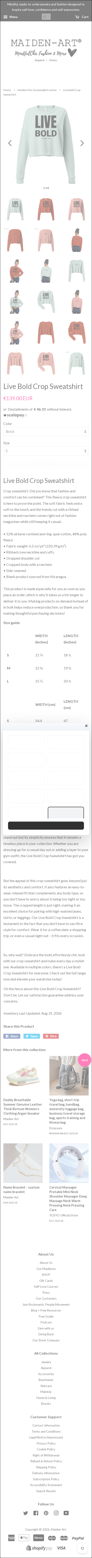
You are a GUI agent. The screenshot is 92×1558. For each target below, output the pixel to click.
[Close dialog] (86, 726)
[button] (26, 742)
